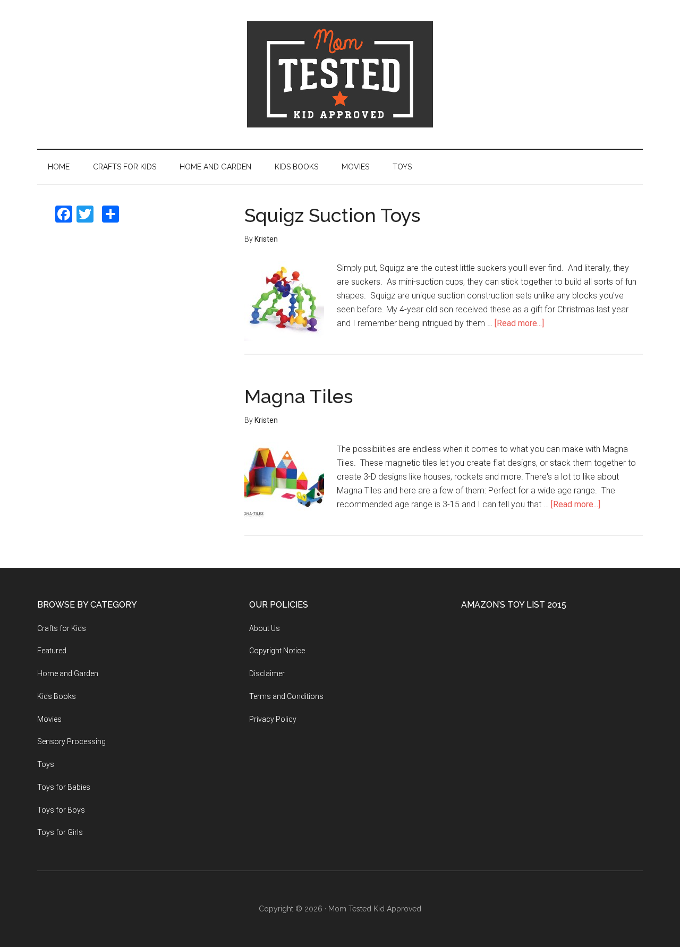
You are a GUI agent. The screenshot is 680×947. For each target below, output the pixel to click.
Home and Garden (67, 673)
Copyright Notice (277, 650)
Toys (45, 764)
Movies (49, 719)
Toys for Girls (60, 832)
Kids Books (56, 696)
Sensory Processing (71, 741)
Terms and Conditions (286, 696)
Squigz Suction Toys (332, 215)
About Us (264, 628)
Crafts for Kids (61, 628)
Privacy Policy (272, 719)
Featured (51, 650)
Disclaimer (267, 673)
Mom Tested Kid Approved (340, 74)
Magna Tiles (298, 396)
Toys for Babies (63, 787)
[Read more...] (519, 323)
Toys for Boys (61, 810)
